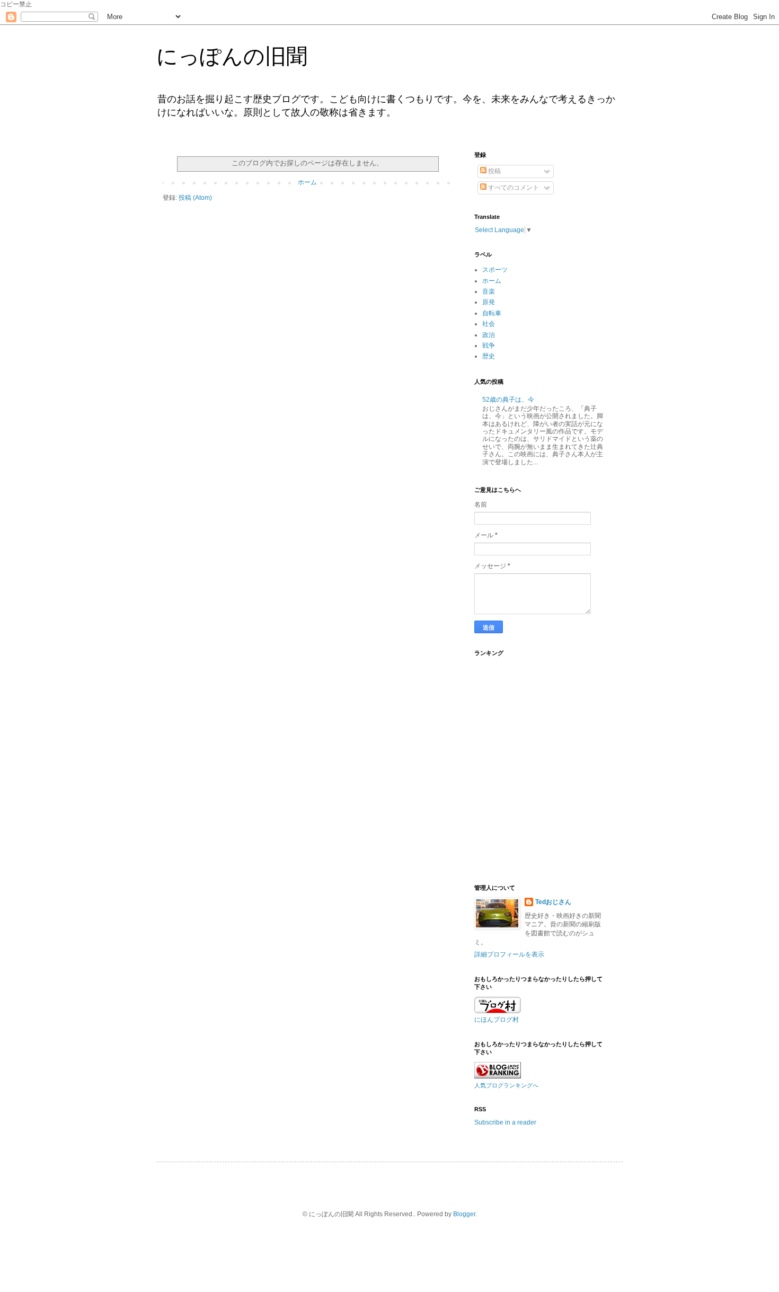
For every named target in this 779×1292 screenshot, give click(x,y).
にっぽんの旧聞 (231, 56)
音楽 (488, 291)
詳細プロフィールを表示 (509, 954)
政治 (488, 335)
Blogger (464, 1214)
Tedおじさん (553, 902)
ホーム (307, 182)
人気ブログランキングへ (506, 1085)
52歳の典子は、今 (508, 399)
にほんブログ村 (496, 1019)
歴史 (488, 356)
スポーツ (495, 269)
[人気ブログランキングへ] (497, 1076)
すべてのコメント (512, 187)
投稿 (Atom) (195, 197)
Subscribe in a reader (505, 1122)
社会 (488, 324)
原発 (488, 302)
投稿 (493, 171)
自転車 (491, 313)
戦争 (488, 345)
